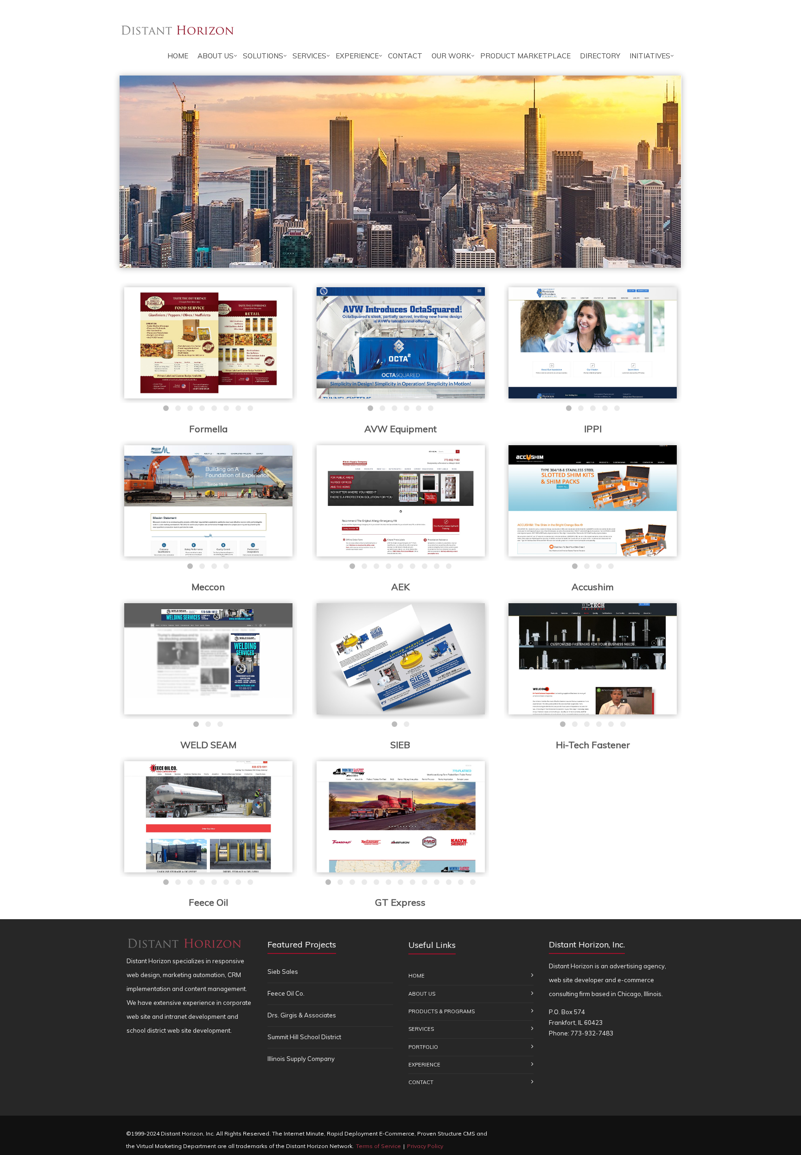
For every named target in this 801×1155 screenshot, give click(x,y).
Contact (405, 55)
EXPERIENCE (357, 55)
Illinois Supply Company (301, 1058)
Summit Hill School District (304, 1037)
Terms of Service (378, 1145)
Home (177, 55)
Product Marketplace (525, 55)
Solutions (263, 55)
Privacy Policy (425, 1145)
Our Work (451, 55)
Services (309, 55)
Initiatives (649, 55)
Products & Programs (441, 1011)
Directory (600, 55)
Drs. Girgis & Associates (301, 1015)
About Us (215, 55)
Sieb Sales (282, 971)
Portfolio (423, 1047)
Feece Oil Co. (286, 993)
